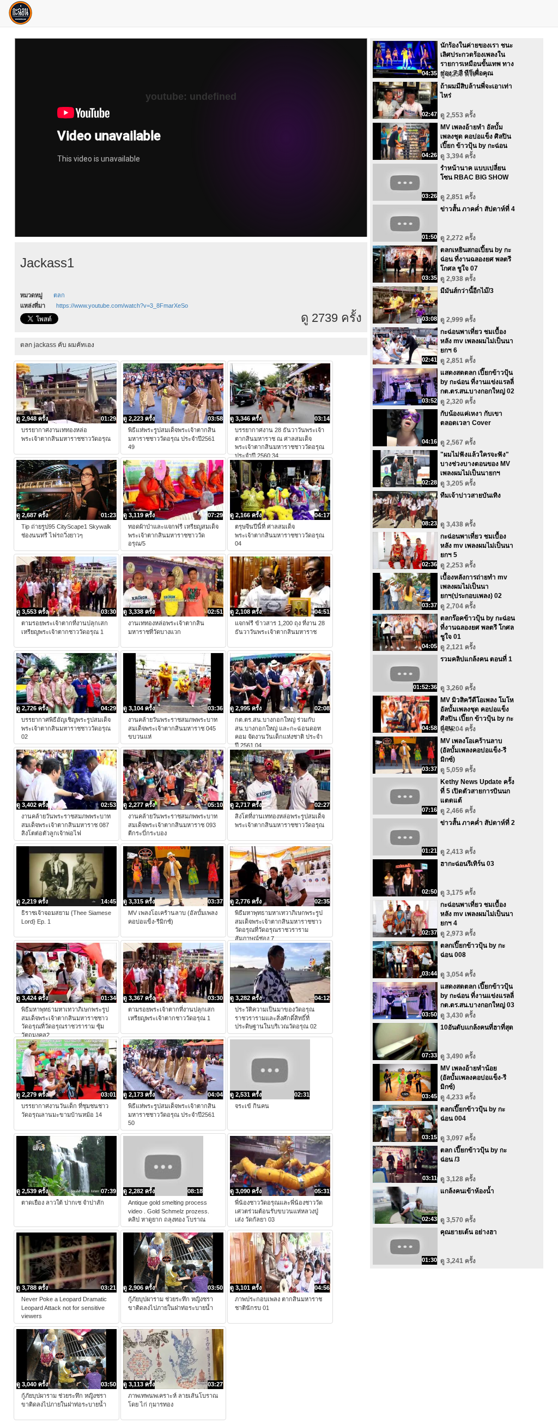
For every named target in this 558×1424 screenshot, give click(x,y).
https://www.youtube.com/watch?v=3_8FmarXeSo (122, 305)
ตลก (59, 295)
